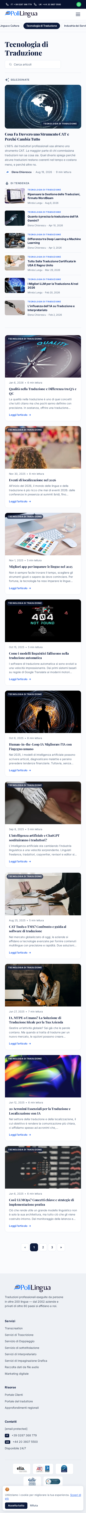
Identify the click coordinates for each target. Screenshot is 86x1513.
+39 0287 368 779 (24, 1435)
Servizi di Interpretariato (20, 1354)
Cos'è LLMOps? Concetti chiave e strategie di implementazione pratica (41, 1202)
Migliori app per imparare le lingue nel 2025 (40, 566)
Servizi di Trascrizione (19, 1334)
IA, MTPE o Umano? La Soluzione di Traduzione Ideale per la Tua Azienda (36, 1020)
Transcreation (14, 1328)
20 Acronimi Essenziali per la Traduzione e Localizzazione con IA (40, 1111)
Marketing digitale (17, 1373)
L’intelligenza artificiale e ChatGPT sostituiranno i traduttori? (34, 837)
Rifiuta (34, 1505)
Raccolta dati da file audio (22, 1367)
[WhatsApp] (78, 4)
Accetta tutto (16, 1505)
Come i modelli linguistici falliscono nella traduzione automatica (39, 655)
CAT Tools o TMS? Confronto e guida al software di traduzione (37, 928)
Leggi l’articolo (18, 414)
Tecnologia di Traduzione (25, 339)
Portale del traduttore (19, 1401)
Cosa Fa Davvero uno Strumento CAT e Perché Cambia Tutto (37, 137)
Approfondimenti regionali (22, 1407)
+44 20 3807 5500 (25, 1441)
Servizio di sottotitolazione (22, 1347)
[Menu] (78, 14)
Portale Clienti (14, 1394)
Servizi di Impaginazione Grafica (26, 1360)
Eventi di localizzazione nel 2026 (32, 480)
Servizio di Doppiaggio (19, 1341)
